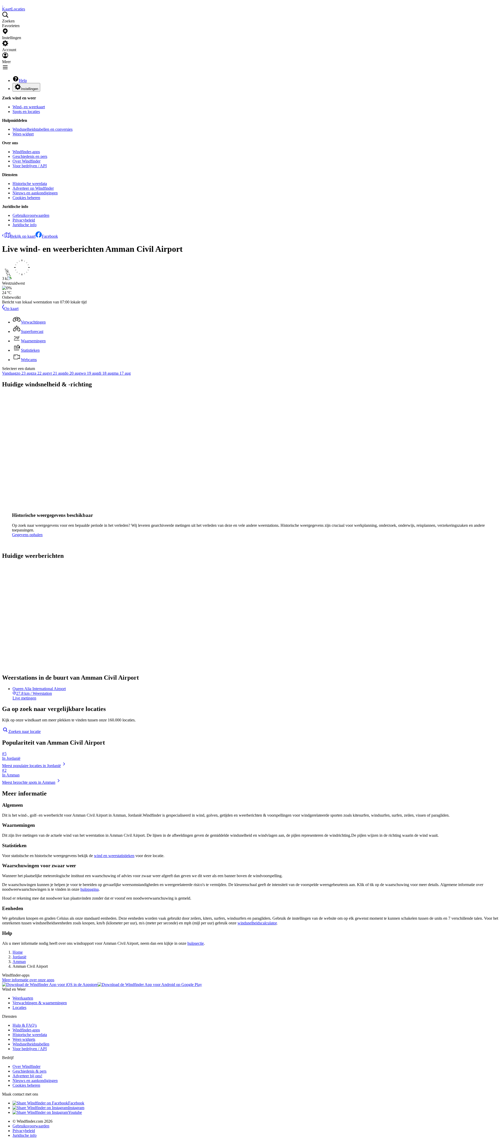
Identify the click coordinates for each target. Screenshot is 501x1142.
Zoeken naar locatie (24, 731)
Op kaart (11, 308)
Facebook (50, 236)
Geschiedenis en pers (30, 156)
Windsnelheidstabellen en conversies (43, 129)
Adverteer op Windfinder (33, 188)
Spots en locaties (26, 111)
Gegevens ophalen (27, 535)
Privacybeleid (24, 220)
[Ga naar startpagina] (2, 4)
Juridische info (25, 225)
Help (23, 80)
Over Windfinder (26, 161)
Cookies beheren (26, 197)
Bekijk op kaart (22, 236)
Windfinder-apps (26, 152)
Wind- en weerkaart (29, 107)
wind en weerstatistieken (114, 855)
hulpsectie (195, 943)
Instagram (76, 1107)
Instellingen (29, 89)
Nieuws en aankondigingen (35, 193)
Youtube (75, 1112)
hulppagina (89, 889)
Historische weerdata (30, 183)
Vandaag (9, 373)
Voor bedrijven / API (30, 166)
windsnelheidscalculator (257, 923)
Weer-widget (23, 134)
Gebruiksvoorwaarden (31, 215)
